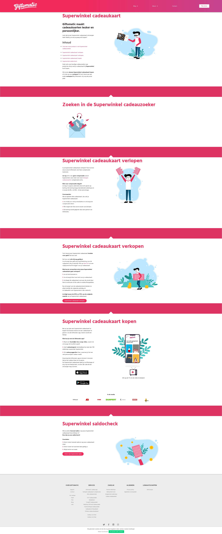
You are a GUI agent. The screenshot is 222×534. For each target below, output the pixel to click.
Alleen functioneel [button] (103, 531)
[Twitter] (104, 524)
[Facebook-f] (108, 524)
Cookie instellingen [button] (129, 529)
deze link (86, 263)
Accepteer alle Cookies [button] (116, 531)
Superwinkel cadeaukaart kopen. (72, 58)
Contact (174, 6)
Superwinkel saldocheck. (69, 61)
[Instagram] (118, 524)
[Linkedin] (113, 524)
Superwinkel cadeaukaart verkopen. (73, 55)
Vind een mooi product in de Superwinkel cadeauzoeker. (74, 47)
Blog (134, 6)
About (154, 6)
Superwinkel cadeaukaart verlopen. (72, 52)
